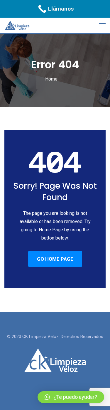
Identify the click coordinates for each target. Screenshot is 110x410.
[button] (71, 397)
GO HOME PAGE (55, 259)
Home (51, 79)
